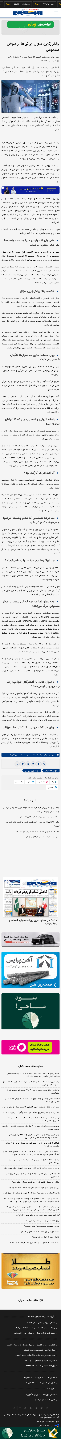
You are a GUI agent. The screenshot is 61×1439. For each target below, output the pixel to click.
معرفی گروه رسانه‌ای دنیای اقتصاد (41, 1322)
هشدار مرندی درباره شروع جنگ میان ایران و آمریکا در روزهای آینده (31, 1112)
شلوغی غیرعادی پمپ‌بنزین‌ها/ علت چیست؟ (42, 1226)
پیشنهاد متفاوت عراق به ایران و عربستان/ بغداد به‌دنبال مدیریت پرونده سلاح (33, 1161)
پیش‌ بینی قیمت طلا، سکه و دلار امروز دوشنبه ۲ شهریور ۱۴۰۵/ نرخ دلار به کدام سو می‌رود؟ (31, 1083)
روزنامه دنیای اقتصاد (46, 1327)
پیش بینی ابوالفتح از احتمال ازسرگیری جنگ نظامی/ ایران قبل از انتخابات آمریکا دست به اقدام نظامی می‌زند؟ (33, 1136)
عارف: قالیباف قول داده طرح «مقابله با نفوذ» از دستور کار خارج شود (31, 1193)
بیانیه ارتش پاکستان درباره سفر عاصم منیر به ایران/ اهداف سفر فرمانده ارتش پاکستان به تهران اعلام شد (33, 1075)
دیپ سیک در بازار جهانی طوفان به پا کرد (42, 836)
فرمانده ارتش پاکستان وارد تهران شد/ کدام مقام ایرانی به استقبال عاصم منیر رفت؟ (32, 1100)
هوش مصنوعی (51, 770)
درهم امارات (15, 4)
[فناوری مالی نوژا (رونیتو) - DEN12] (30, 1271)
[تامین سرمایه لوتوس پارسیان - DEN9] (30, 1011)
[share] (25, 1408)
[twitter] (33, 764)
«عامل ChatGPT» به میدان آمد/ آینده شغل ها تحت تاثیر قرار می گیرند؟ (33, 824)
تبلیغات (38, 1377)
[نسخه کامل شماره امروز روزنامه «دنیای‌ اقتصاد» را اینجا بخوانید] (30, 897)
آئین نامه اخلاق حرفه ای (45, 1399)
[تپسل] (2, 187)
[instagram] (47, 1408)
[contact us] (19, 1408)
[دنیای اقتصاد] (27, 13)
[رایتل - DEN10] (30, 1047)
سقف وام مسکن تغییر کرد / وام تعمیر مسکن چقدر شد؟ (36, 1182)
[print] (17, 764)
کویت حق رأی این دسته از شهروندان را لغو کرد (40, 1231)
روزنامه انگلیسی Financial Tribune (40, 1365)
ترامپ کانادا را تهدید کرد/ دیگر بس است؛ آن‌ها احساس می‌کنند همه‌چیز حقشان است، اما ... (33, 1119)
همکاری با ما (29, 1382)
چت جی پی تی (31, 770)
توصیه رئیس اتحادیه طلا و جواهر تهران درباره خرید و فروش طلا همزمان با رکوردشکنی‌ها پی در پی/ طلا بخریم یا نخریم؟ (33, 1208)
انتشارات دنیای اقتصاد (46, 1345)
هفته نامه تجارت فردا (46, 1333)
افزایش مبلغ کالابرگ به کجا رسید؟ (46, 1237)
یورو (42, 4)
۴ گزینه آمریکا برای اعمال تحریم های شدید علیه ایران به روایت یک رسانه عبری (32, 1175)
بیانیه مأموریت (32, 1394)
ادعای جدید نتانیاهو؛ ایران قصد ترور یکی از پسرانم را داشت (35, 1242)
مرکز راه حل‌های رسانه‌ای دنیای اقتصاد (39, 1360)
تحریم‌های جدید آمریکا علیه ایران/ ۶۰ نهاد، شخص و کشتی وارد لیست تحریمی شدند (31, 1128)
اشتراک (27, 1377)
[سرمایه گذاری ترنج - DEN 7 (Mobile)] (30, 27)
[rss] (30, 1408)
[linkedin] (27, 764)
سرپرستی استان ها (47, 1382)
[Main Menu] (56, 13)
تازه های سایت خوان (30, 1300)
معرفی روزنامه (49, 1394)
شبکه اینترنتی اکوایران (24, 1327)
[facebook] (38, 764)
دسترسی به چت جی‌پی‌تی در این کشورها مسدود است (37, 816)
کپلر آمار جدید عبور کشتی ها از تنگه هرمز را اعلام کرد (38, 1215)
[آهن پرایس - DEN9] (30, 970)
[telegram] (22, 764)
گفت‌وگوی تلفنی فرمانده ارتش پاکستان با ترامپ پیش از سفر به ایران (31, 1107)
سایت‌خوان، (47, 755)
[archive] (14, 1408)
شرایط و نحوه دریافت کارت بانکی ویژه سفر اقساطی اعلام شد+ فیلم (32, 1168)
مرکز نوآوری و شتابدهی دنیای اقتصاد (39, 1350)
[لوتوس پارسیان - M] (30, 1433)
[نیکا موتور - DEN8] (30, 939)
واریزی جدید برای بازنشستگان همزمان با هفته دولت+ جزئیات (34, 1187)
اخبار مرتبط (30, 801)
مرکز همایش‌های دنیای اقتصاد (19, 1345)
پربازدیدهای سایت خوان (30, 1066)
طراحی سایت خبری (48, 1426)
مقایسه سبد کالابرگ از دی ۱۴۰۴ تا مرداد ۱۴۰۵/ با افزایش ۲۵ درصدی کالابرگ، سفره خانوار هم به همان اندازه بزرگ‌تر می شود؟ (31, 1153)
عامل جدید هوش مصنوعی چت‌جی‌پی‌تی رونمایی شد (37, 831)
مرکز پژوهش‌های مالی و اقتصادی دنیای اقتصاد (35, 1355)
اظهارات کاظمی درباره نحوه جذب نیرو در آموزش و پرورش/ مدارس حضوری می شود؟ (32, 1145)
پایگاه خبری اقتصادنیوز (22, 1333)
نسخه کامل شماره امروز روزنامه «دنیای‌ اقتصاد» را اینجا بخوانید (33, 922)
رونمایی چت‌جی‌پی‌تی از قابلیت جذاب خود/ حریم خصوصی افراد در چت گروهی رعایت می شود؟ (31, 809)
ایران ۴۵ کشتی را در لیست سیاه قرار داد (43, 1220)
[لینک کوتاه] (43, 764)
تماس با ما (50, 1377)
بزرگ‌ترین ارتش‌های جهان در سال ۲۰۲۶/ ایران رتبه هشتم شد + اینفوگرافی (33, 1092)
